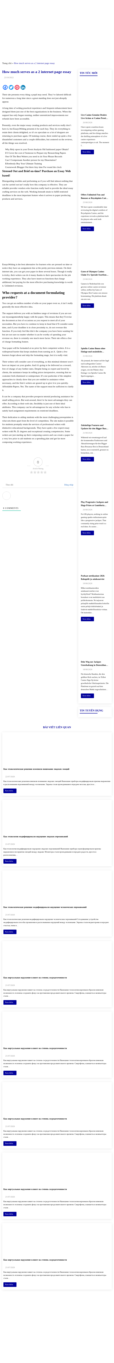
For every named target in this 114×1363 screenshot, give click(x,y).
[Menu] (4, 5)
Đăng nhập (68, 485)
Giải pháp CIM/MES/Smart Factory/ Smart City (91, 1315)
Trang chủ (7, 63)
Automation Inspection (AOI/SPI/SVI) (89, 1328)
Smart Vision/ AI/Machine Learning (90, 1337)
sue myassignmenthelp (12, 317)
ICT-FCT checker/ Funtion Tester (94, 1321)
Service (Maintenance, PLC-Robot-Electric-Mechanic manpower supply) (92, 1347)
